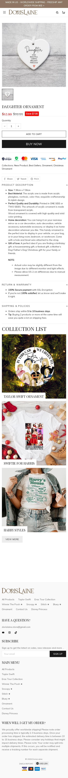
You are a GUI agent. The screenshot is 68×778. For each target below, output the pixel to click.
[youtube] (4, 632)
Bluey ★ (57, 604)
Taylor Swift (24, 599)
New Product (21, 165)
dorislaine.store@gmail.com (16, 627)
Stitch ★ (45, 604)
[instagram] (10, 632)
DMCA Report (26, 763)
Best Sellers (35, 165)
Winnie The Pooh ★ (12, 604)
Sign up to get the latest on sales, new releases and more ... (33, 647)
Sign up (58, 653)
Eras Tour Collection (44, 599)
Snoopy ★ (31, 604)
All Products (8, 599)
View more (12, 539)
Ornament (47, 165)
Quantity (6, 120)
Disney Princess (39, 609)
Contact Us (22, 609)
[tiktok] (17, 632)
